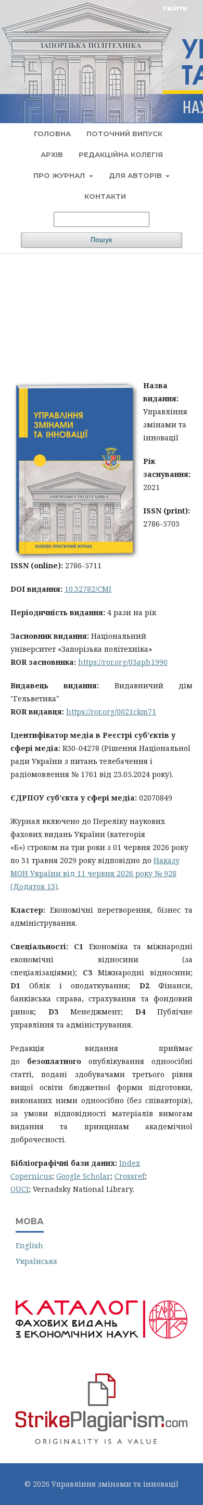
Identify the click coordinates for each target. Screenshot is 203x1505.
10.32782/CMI (88, 589)
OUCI (19, 1189)
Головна (52, 133)
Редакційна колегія (121, 154)
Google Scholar (83, 1176)
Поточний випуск (124, 133)
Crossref (130, 1176)
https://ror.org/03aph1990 (123, 662)
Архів (52, 154)
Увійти (174, 8)
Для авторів (136, 175)
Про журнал (60, 175)
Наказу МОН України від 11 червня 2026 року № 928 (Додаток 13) (95, 873)
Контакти (105, 196)
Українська (36, 1261)
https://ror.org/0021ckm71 (111, 711)
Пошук (101, 240)
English (29, 1245)
